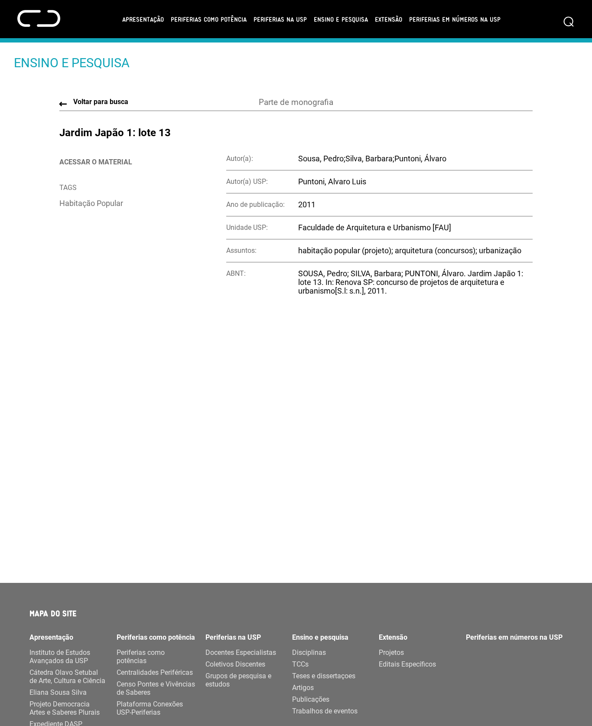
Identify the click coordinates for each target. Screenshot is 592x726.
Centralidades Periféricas (155, 672)
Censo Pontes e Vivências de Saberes (156, 688)
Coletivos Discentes (235, 664)
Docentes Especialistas (240, 652)
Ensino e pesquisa (341, 19)
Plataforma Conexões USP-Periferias (150, 708)
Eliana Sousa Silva (58, 692)
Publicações (310, 699)
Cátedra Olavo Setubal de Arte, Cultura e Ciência (67, 676)
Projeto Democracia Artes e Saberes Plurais (64, 708)
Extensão (388, 19)
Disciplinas (309, 652)
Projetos (391, 652)
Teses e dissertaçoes (323, 676)
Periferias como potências (141, 656)
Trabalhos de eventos (325, 711)
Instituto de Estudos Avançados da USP (59, 656)
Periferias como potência (209, 19)
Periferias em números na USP (455, 19)
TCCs (300, 664)
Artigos (303, 687)
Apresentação (143, 19)
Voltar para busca (100, 102)
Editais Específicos (407, 664)
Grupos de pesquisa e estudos (238, 680)
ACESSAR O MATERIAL (95, 162)
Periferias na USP (280, 19)
